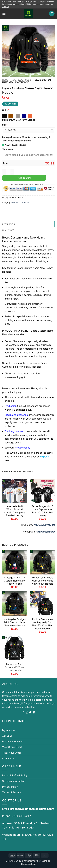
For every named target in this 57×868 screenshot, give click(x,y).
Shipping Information (13, 781)
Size (4, 124)
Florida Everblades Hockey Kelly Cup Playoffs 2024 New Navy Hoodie (42, 624)
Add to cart (24, 177)
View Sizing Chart (12, 747)
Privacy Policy (10, 786)
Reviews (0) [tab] (8, 230)
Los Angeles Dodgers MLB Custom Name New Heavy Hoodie (14, 622)
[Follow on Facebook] (23, 712)
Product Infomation (12, 741)
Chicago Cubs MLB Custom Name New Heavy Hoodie (14, 580)
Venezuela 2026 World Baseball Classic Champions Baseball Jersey (14, 511)
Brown (11, 120)
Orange (31, 120)
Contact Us (8, 758)
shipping (45, 456)
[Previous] (2, 501)
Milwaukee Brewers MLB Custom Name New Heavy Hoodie (42, 580)
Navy (24, 120)
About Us (7, 735)
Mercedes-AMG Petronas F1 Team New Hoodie (14, 667)
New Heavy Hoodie (21, 80)
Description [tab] (8, 224)
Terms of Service (11, 792)
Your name (7, 149)
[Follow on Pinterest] (34, 712)
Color (5, 110)
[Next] (54, 501)
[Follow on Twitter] (30, 712)
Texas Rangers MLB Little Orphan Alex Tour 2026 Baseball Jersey (42, 511)
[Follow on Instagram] (27, 712)
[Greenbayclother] (28, 13)
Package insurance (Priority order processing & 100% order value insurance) (26, 139)
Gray (18, 120)
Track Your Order (11, 752)
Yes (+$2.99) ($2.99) (15, 145)
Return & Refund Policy (14, 775)
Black (5, 120)
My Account (8, 730)
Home (5, 80)
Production (11, 405)
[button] (4, 13)
